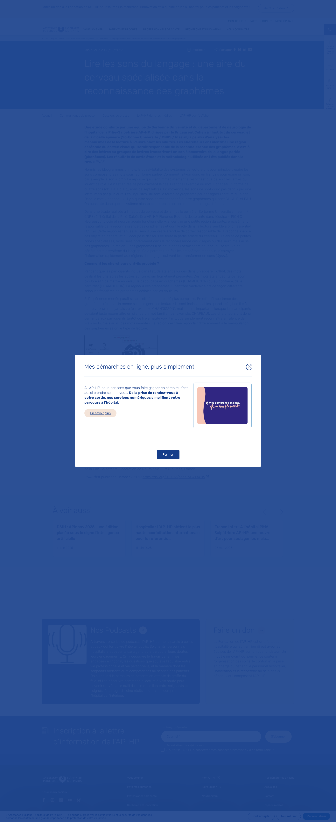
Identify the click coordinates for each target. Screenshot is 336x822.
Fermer (168, 455)
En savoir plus (100, 413)
